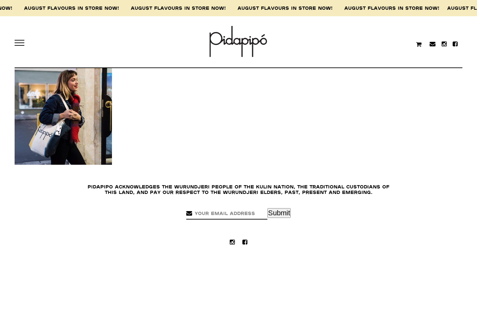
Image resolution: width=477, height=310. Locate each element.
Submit (279, 213)
